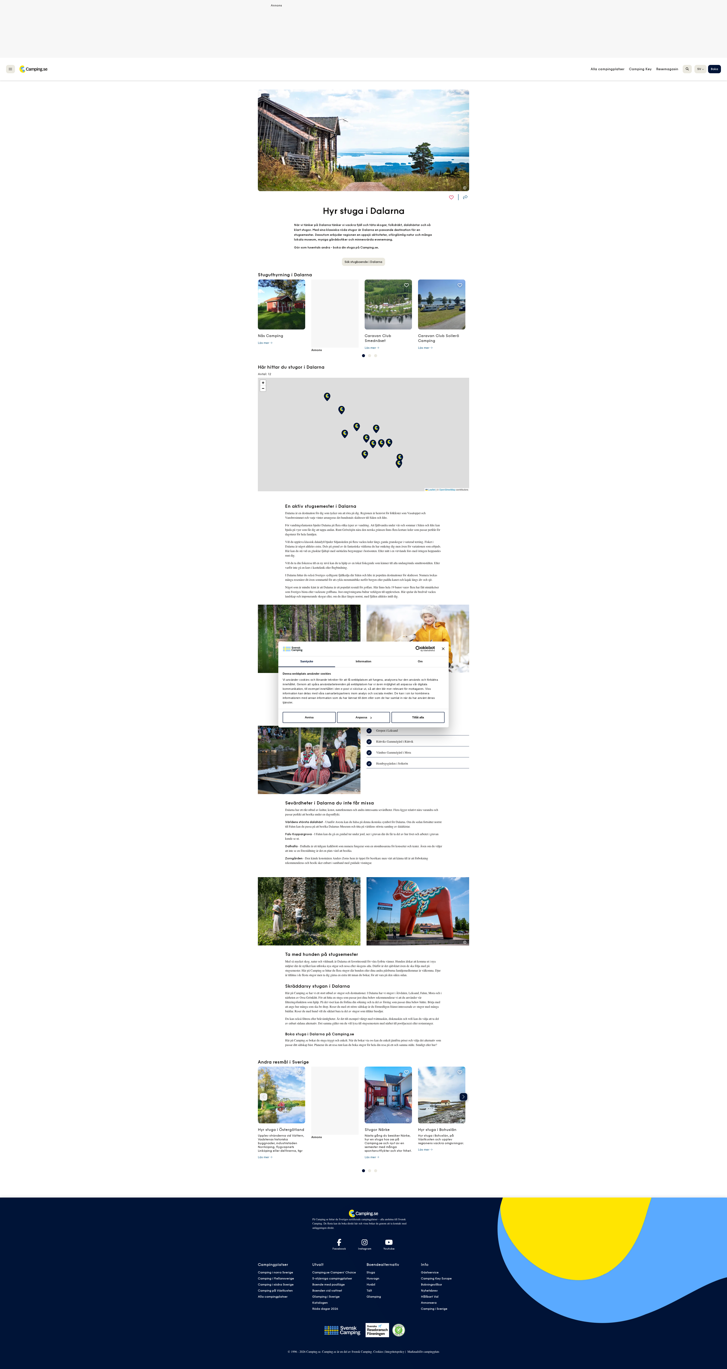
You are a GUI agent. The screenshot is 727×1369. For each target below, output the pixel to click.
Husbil (371, 1284)
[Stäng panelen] (443, 648)
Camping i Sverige (434, 1308)
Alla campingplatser (273, 1296)
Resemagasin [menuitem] (667, 69)
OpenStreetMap (447, 489)
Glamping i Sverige (326, 1296)
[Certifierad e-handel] (398, 1330)
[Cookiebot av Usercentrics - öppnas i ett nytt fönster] (418, 649)
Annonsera (429, 1302)
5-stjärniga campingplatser (332, 1278)
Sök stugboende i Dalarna (363, 261)
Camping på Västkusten (275, 1290)
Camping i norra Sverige (275, 1272)
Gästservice (430, 1272)
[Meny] (10, 69)
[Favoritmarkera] (451, 197)
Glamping (374, 1296)
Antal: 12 (264, 373)
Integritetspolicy (394, 1351)
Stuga (371, 1272)
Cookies (378, 1351)
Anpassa (361, 717)
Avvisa (309, 717)
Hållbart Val (429, 1296)
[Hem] (33, 69)
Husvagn (373, 1278)
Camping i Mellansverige (276, 1278)
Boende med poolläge (328, 1284)
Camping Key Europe (436, 1278)
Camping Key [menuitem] (640, 69)
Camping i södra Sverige (276, 1284)
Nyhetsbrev (429, 1290)
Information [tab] (363, 661)
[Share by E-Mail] (465, 197)
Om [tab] (420, 661)
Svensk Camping (362, 1351)
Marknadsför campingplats (423, 1351)
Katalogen (320, 1302)
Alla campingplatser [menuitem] (607, 69)
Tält (369, 1290)
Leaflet (431, 489)
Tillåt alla (418, 717)
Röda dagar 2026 (325, 1308)
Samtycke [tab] (306, 661)
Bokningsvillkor (431, 1284)
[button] (363, 355)
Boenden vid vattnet (327, 1290)
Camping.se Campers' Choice (334, 1272)
